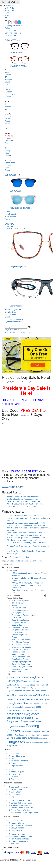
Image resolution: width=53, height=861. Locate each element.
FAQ (12, 769)
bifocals (28, 681)
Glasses (27, 703)
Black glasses (24, 685)
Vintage (8, 150)
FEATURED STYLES (13, 228)
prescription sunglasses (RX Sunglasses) (22, 719)
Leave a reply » (27, 382)
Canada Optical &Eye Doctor (21, 803)
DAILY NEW (9, 224)
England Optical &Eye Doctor (21, 807)
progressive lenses (16, 726)
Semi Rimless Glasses (20, 659)
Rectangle (9, 116)
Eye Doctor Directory (20, 627)
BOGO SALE (10, 226)
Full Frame (9, 92)
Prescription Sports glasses (21, 836)
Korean (8, 165)
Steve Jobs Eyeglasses (21, 664)
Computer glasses (38, 690)
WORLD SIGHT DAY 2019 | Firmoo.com (27, 583)
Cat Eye (8, 155)
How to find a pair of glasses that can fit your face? (26, 525)
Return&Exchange (17, 756)
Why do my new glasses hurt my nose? (22, 540)
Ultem (7, 84)
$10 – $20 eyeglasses (20, 600)
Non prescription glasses (21, 707)
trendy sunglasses (43, 742)
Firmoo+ (15, 637)
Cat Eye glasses (18, 612)
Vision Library (17, 671)
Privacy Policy (16, 763)
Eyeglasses (14, 557)
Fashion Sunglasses (36, 561)
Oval (7, 128)
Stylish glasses (42, 738)
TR (6, 77)
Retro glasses (25, 732)
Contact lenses (12, 694)
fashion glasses (22, 561)
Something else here (13, 33)
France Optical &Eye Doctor (21, 810)
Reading (8, 153)
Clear (7, 148)
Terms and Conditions (19, 760)
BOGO (7, 12)
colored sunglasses (22, 690)
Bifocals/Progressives (13, 309)
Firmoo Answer (16, 789)
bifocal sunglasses (19, 607)
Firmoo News (24, 557)
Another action (10, 30)
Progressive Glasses (31, 721)
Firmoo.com (10, 5)
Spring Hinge (10, 162)
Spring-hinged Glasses (14, 319)
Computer (9, 140)
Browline (8, 138)
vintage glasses (12, 745)
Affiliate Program (17, 771)
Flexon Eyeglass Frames (21, 639)
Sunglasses (16, 741)
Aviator (7, 121)
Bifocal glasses (16, 681)
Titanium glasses (31, 743)
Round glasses (20, 735)
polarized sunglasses (27, 710)
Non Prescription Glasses (20, 839)
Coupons (14, 776)
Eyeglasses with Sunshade (22, 630)
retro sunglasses (35, 732)
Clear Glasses (10, 314)
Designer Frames (18, 625)
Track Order (9, 10)
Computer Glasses (19, 622)
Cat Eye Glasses (17, 828)
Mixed (7, 82)
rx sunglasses (31, 734)
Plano (7, 167)
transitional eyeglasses (20, 669)
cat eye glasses (35, 684)
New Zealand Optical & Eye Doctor (24, 812)
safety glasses (43, 734)
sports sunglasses (30, 737)
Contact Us (14, 753)
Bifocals (8, 170)
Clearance (14, 779)
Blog (12, 796)
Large (7, 109)
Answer (15, 605)
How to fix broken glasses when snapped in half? (26, 537)
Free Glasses (15, 794)
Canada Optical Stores (20, 610)
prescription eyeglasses (23, 713)
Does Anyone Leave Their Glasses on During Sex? (26, 532)
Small (7, 104)
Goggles (8, 317)
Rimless (8, 96)
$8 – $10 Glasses (18, 603)
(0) (8, 15)
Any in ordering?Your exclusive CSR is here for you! (18, 331)
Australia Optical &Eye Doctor (22, 805)
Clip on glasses (35, 688)
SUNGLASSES (11, 175)
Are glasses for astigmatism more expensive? (24, 535)
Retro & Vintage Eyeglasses (21, 825)
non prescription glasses (21, 647)
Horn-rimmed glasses (20, 644)
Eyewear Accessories (13, 321)
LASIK (42, 703)
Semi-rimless (10, 94)
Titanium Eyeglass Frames (22, 666)
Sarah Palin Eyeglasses (21, 656)
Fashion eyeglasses (19, 634)
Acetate (8, 74)
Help (12, 758)
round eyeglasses (19, 654)
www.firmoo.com (12, 486)
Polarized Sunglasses (20, 649)
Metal (7, 72)
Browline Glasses (11, 312)
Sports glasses (14, 737)
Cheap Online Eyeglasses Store (24, 615)
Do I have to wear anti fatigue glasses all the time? (26, 542)
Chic (6, 143)
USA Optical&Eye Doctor (20, 800)
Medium (8, 106)
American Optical (13, 677)
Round (7, 123)
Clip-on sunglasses (22, 687)
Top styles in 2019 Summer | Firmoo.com (28, 590)
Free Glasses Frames (20, 642)
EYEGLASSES (11, 40)
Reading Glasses (18, 652)
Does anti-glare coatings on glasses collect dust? (26, 523)
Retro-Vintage (10, 216)
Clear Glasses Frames (20, 620)
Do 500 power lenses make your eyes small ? (24, 515)
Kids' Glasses (10, 136)
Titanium (8, 79)
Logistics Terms (16, 765)
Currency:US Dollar (9, 2)
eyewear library (18, 632)
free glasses (14, 703)
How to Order (15, 774)
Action (7, 28)
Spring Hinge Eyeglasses (21, 661)
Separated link (10, 35)
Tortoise (8, 160)
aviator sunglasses (32, 677)
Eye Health (10, 700)
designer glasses (25, 694)
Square (8, 118)
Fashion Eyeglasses (18, 834)
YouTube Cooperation (19, 787)
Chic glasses (17, 617)
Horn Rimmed (10, 214)
